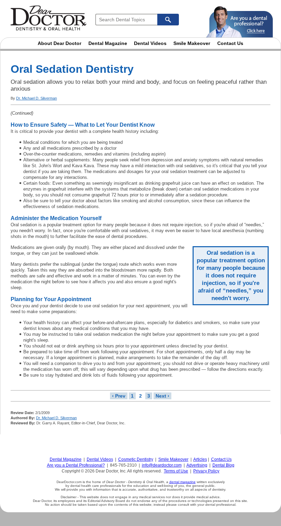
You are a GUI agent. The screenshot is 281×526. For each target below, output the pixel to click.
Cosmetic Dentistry (135, 459)
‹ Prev (118, 396)
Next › (162, 396)
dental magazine (182, 482)
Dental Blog (223, 465)
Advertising (196, 465)
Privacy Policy (206, 471)
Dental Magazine (107, 43)
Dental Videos (150, 43)
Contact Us (230, 43)
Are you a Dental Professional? (76, 465)
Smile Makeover (191, 43)
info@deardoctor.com (162, 465)
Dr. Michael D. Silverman (36, 98)
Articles (200, 459)
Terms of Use (176, 471)
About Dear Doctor (59, 43)
